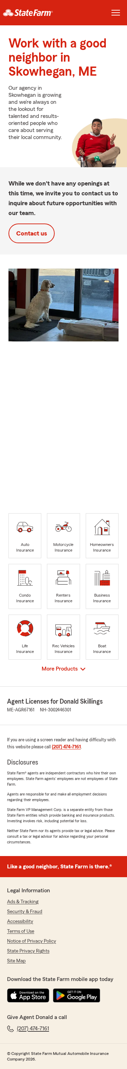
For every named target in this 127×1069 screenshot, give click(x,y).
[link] (32, 12)
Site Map (16, 960)
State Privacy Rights (28, 951)
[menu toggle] (115, 12)
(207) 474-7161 (66, 746)
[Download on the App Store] (28, 995)
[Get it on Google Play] (76, 995)
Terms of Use (20, 931)
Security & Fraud (24, 911)
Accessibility (20, 921)
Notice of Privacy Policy (31, 941)
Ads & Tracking (22, 901)
